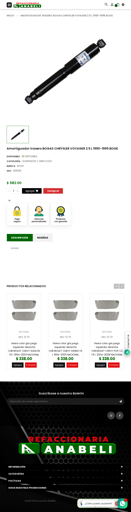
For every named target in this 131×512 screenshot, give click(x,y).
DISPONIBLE (13, 156)
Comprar (31, 364)
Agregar (17, 364)
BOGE (20, 166)
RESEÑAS (42, 237)
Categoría (13, 161)
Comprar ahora (53, 190)
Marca (11, 166)
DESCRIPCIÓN (19, 237)
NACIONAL (24, 331)
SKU (9, 170)
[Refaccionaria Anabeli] (100, 503)
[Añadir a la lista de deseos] (9, 200)
